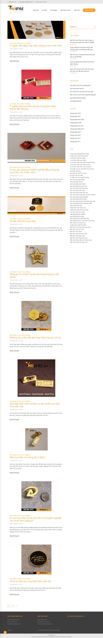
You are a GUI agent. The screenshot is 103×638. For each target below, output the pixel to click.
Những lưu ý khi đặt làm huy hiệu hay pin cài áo (35, 337)
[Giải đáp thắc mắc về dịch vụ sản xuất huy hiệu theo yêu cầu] (36, 360)
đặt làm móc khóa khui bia (78, 238)
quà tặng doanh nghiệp (77, 214)
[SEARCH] (95, 26)
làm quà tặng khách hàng (78, 199)
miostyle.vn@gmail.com (26, 2)
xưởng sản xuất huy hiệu (78, 225)
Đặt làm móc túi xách (77, 229)
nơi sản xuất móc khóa (77, 212)
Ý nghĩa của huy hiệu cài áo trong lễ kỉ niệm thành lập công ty (33, 107)
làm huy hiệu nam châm (78, 184)
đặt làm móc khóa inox (77, 236)
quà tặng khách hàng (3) (78, 98)
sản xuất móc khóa (88, 220)
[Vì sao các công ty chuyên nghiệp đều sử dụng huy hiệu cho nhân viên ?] (36, 134)
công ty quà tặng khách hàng (79, 154)
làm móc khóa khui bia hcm (79, 188)
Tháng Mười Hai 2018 (77, 119)
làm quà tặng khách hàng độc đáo (81, 203)
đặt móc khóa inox (86, 240)
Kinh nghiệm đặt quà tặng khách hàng (48, 630)
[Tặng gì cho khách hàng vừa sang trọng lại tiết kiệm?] (36, 246)
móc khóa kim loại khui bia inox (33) (81, 91)
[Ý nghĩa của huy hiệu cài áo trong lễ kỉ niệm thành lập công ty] (36, 71)
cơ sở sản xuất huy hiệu (77, 158)
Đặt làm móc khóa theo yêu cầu (80, 227)
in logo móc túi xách (76, 175)
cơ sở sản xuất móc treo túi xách (80, 167)
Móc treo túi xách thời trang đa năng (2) (83, 95)
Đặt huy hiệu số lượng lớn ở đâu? (27, 457)
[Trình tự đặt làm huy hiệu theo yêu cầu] (36, 546)
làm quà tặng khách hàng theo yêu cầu (82, 201)
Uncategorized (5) (75, 101)
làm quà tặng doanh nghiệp (79, 197)
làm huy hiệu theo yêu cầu (78, 186)
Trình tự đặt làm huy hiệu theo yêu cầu (30, 581)
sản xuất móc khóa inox (77, 223)
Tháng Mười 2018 (75, 123)
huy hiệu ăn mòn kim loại (78, 173)
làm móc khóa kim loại (77, 190)
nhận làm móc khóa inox (78, 208)
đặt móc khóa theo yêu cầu (78, 242)
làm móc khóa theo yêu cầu (79, 192)
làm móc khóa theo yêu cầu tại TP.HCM (82, 195)
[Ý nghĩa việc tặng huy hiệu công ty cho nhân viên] (36, 22)
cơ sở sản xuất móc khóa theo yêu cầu (82, 162)
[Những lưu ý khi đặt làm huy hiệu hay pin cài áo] (36, 302)
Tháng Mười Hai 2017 (77, 126)
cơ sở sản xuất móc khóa (78, 160)
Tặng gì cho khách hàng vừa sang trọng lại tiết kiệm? (34, 275)
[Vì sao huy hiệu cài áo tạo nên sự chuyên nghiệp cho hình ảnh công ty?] (36, 482)
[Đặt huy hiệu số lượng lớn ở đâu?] (36, 429)
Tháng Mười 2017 (75, 132)
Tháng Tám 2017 (75, 138)
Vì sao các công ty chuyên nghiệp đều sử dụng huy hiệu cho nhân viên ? (34, 171)
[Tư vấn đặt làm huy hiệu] (36, 197)
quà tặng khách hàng (77, 216)
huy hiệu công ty (75, 171)
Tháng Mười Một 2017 (77, 129)
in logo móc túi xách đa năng (79, 177)
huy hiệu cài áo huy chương (20, 43)
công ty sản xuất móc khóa (78, 156)
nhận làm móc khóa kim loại (79, 210)
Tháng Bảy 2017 (75, 141)
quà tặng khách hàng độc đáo (79, 218)
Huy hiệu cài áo (75, 169)
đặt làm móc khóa (76, 231)
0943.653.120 (12, 2)
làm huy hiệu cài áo (76, 182)
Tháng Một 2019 (75, 116)
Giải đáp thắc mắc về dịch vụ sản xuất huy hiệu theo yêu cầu (35, 405)
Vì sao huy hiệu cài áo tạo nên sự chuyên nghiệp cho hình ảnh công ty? (35, 519)
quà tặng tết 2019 (75, 220)
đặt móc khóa (74, 240)
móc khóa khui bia (76, 205)
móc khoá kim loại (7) (77, 88)
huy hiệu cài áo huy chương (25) (80, 85)
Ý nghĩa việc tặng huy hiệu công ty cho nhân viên (36, 45)
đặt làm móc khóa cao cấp (78, 233)
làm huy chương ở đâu (77, 179)
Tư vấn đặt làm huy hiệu (23, 221)
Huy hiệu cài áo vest (87, 169)
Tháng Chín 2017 (75, 135)
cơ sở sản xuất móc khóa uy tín (80, 164)
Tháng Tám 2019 (75, 113)
